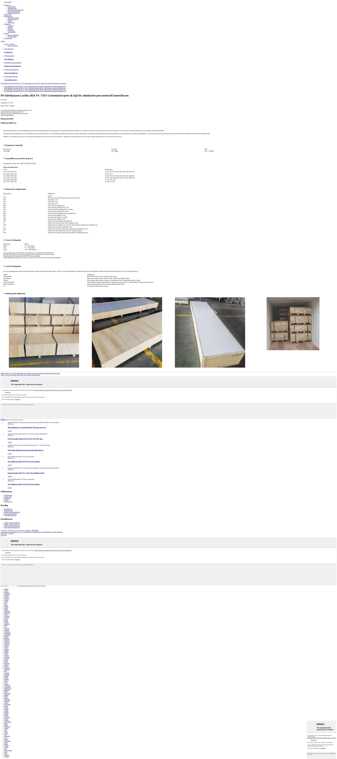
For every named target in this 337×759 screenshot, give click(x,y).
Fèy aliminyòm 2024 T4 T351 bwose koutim (24, 462)
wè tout (3, 419)
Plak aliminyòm (12, 8)
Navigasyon (11, 30)
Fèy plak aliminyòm (56, 532)
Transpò (10, 27)
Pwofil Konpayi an (13, 19)
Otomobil (10, 29)
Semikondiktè (11, 32)
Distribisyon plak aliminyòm (15, 10)
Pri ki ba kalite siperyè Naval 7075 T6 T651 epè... (25, 439)
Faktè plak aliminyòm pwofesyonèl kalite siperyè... (26, 450)
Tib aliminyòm (36, 532)
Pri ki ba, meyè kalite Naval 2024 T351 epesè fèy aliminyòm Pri (22, 375)
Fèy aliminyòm (5, 532)
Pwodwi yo (7, 5)
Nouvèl (6, 33)
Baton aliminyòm (46, 532)
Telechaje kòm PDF (13, 18)
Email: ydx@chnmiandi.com (12, 526)
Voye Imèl (3, 535)
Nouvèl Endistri (12, 37)
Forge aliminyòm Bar (14, 13)
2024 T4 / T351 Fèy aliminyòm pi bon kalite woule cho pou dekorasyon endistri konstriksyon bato (33, 373)
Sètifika (10, 21)
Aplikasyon (7, 24)
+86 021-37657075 (9, 44)
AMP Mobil (34, 530)
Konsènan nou (8, 16)
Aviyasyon (11, 25)
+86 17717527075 (13, 46)
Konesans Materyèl (13, 35)
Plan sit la (27, 530)
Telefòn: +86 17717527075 (11, 524)
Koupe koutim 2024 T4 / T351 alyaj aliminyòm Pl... (26, 473)
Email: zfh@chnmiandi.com (12, 527)
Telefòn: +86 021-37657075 (12, 522)
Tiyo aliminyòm (27, 532)
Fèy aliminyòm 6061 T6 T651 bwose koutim (24, 484)
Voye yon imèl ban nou (7, 115)
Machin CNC (8, 14)
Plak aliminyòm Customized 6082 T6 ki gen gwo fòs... (27, 427)
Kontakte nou (8, 38)
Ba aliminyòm (12, 6)
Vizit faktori (11, 22)
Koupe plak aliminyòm (14, 11)
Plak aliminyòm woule (16, 532)
